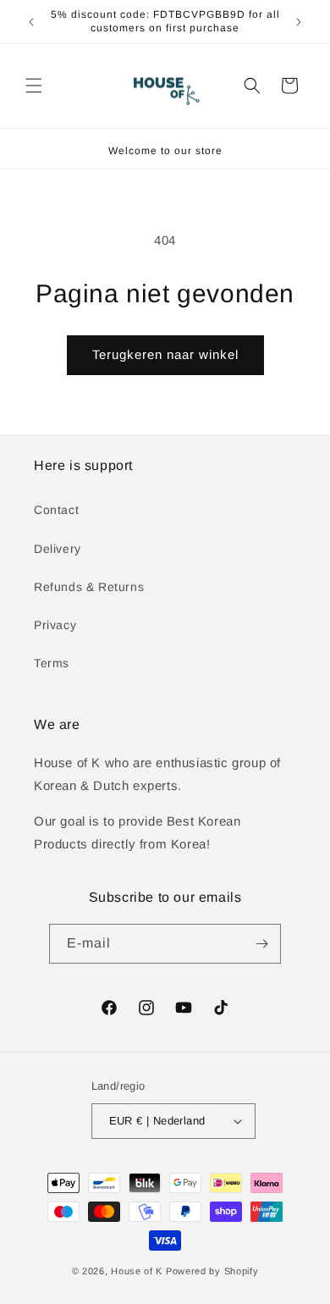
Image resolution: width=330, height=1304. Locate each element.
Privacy (55, 625)
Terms (51, 663)
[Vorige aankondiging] (31, 22)
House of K (138, 1271)
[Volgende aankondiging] (298, 22)
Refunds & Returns (89, 587)
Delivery (57, 548)
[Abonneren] (261, 944)
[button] (33, 85)
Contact (56, 510)
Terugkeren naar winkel (165, 354)
